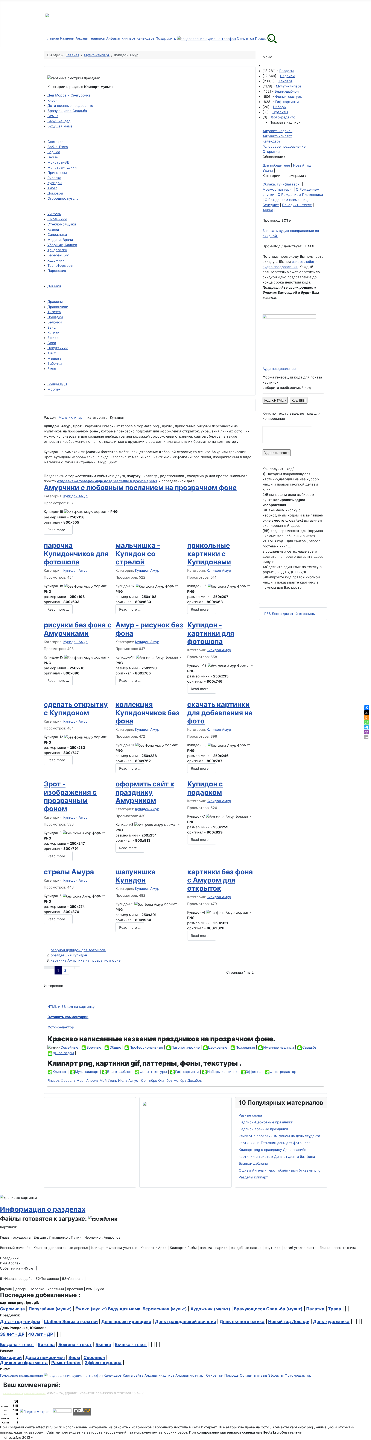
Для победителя (276, 165)
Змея (51, 368)
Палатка (315, 1308)
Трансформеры (60, 265)
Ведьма (53, 152)
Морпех (54, 389)
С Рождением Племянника (300, 194)
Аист (51, 353)
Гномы (52, 157)
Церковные (217, 1047)
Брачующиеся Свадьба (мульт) (268, 1308)
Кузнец (53, 229)
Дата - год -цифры (20, 1321)
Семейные (69, 1047)
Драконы (55, 301)
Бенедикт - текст (297, 205)
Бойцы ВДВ (57, 384)
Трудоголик (57, 250)
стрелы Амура (69, 872)
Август (134, 1080)
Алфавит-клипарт (277, 136)
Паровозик (56, 270)
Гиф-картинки (287, 102)
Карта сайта (133, 1375)
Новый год (302, 165)
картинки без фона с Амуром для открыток (220, 880)
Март (80, 1080)
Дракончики (57, 307)
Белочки (54, 322)
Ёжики (53, 337)
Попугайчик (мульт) (50, 1308)
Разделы (67, 38)
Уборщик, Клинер (62, 245)
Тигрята (54, 312)
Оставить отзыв (253, 1375)
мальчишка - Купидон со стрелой (138, 553)
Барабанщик (58, 255)
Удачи (268, 170)
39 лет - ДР (12, 1334)
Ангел (52, 188)
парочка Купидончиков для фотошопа (76, 553)
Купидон (54, 183)
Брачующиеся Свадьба (67, 111)
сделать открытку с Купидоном (76, 708)
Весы (74, 1357)
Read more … (58, 530)
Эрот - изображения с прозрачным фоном (70, 796)
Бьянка (103, 1344)
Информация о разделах (42, 1209)
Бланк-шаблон (287, 91)
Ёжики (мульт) (91, 1308)
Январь (53, 1080)
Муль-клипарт (87, 1071)
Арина (268, 210)
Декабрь (194, 1080)
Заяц (51, 327)
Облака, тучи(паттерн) (282, 184)
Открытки (245, 38)
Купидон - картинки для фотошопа (210, 633)
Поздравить (166, 38)
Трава (334, 1308)
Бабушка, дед (58, 121)
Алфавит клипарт (120, 38)
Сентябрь (149, 1080)
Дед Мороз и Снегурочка (69, 95)
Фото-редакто (283, 117)
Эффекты (280, 112)
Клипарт (285, 81)
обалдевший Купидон (69, 955)
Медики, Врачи (60, 239)
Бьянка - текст (131, 1344)
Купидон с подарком (205, 788)
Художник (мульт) (210, 1308)
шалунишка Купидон (136, 876)
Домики (54, 286)
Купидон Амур (75, 496)
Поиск (261, 38)
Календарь (146, 38)
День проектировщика (126, 1321)
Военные (94, 1047)
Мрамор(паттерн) (278, 189)
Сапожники (57, 234)
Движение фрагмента (24, 1362)
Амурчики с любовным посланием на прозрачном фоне (140, 487)
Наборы (279, 107)
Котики (53, 332)
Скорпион (94, 1357)
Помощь (231, 1375)
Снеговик (55, 141)
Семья (52, 116)
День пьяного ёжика (242, 1321)
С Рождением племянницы (287, 200)
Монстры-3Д (58, 162)
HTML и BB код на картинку (71, 1006)
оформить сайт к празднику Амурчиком (145, 792)
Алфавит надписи (90, 38)
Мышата (54, 358)
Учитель (54, 214)
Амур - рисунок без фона (149, 629)
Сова (51, 343)
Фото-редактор (60, 1027)
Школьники (57, 219)
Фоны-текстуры (289, 96)
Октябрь (165, 1080)
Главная (52, 38)
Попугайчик (57, 348)
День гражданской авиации (185, 1321)
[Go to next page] (72, 967)
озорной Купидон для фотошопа (78, 950)
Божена (46, 1344)
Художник (55, 260)
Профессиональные (146, 1047)
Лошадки (55, 317)
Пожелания (245, 1047)
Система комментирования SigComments (24, 1393)
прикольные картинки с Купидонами (209, 553)
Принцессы (57, 172)
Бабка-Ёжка (57, 147)
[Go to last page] (77, 967)
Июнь (112, 1080)
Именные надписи (278, 1047)
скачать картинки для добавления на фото (220, 712)
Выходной (11, 1357)
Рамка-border (66, 1362)
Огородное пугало (63, 198)
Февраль (68, 1080)
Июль (122, 1080)
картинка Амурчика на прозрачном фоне (85, 960)
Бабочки (54, 363)
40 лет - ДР (40, 1334)
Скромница (12, 1308)
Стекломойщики (61, 224)
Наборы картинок (222, 1071)
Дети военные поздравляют (71, 105)
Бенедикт (271, 205)
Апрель (92, 1080)
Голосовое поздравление (284, 146)
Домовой (55, 193)
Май (103, 1080)
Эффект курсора (103, 1362)
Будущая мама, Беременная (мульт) (147, 1308)
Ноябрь (180, 1080)
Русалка (54, 178)
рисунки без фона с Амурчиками (77, 629)
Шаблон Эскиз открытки (71, 1321)
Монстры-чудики (62, 167)
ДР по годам (63, 1053)
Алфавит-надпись (277, 131)
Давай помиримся (45, 1357)
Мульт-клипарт (71, 417)
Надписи (287, 76)
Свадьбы (309, 1047)
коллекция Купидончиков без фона (147, 712)
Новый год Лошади (288, 1321)
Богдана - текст (17, 1344)
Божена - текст (75, 1344)
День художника (331, 1321)
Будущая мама (60, 126)
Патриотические (185, 1047)
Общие (115, 1047)
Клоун (52, 100)
